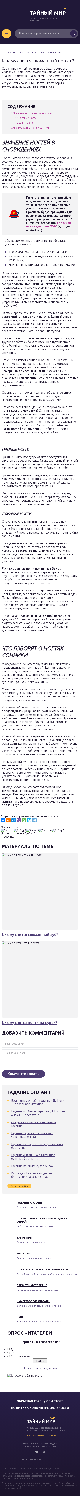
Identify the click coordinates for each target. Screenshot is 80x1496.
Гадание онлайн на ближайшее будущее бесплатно (33, 1156)
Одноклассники (44, 1452)
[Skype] (29, 820)
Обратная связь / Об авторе (40, 1401)
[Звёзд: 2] (20, 830)
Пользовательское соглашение (42, 1436)
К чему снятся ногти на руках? (29, 1022)
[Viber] (19, 820)
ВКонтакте (36, 1452)
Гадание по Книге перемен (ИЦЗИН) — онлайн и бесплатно (38, 1113)
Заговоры (24, 1237)
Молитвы (24, 1253)
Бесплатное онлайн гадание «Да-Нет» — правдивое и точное (37, 1102)
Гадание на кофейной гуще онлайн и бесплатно (37, 1145)
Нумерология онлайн (33, 1301)
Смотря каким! (21, 1356)
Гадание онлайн (29, 1202)
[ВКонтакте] (3, 820)
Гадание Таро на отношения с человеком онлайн (32, 1134)
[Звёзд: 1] (7, 830)
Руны (20, 1316)
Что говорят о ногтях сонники (30, 127)
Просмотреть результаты (40, 1368)
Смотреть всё (19, 1186)
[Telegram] (34, 820)
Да (12, 1349)
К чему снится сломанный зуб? (30, 934)
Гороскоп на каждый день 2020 (48, 224)
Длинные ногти (26, 122)
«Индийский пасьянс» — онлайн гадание (33, 1124)
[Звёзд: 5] (58, 830)
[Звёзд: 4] (45, 830)
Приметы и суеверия (32, 1285)
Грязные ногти (25, 117)
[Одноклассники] (8, 820)
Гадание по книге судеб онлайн (33, 1166)
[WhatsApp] (24, 820)
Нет (13, 1352)
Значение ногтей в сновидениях (31, 113)
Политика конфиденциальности (40, 1407)
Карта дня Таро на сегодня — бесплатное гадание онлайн (31, 1175)
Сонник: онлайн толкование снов (43, 1269)
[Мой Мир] (13, 820)
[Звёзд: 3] (32, 830)
